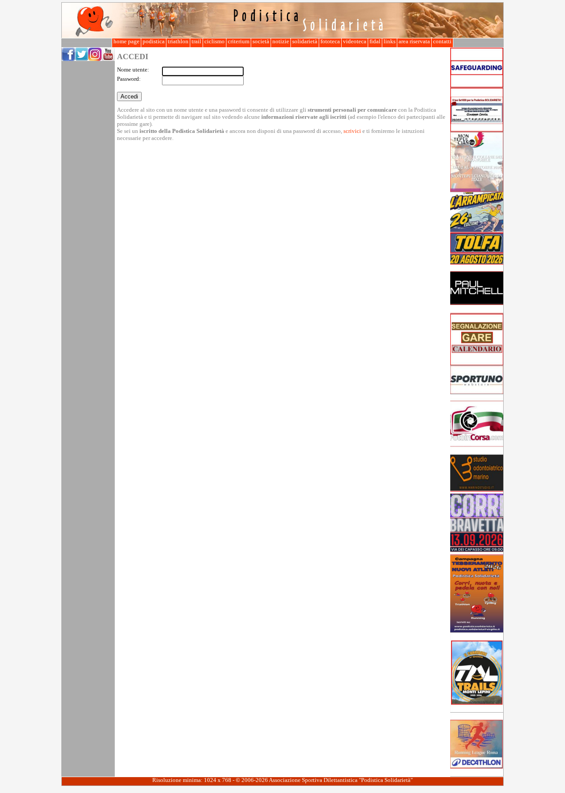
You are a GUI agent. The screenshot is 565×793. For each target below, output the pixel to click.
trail (196, 41)
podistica (153, 41)
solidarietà (305, 41)
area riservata (414, 41)
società (261, 41)
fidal (375, 41)
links (389, 41)
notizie (280, 41)
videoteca (355, 41)
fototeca (330, 41)
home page (126, 41)
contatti (442, 41)
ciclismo (214, 41)
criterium (238, 41)
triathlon (178, 41)
